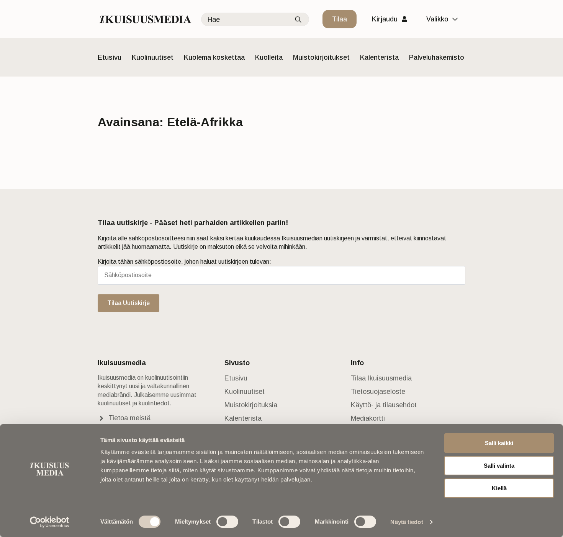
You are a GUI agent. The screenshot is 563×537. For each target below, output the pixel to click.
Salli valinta (499, 465)
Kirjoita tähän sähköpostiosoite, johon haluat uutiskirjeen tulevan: (184, 261)
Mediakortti (368, 418)
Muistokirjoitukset (321, 57)
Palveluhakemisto (436, 57)
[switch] (227, 522)
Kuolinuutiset (152, 57)
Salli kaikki (499, 443)
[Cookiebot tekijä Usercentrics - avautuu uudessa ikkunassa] (49, 522)
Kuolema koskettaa (214, 57)
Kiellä (499, 488)
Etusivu (109, 57)
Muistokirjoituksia (250, 405)
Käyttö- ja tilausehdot (384, 405)
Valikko (437, 19)
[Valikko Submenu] (456, 19)
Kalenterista (379, 57)
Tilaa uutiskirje (128, 303)
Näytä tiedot (406, 522)
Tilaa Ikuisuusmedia (381, 378)
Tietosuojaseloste (378, 391)
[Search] (298, 19)
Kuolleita (269, 57)
